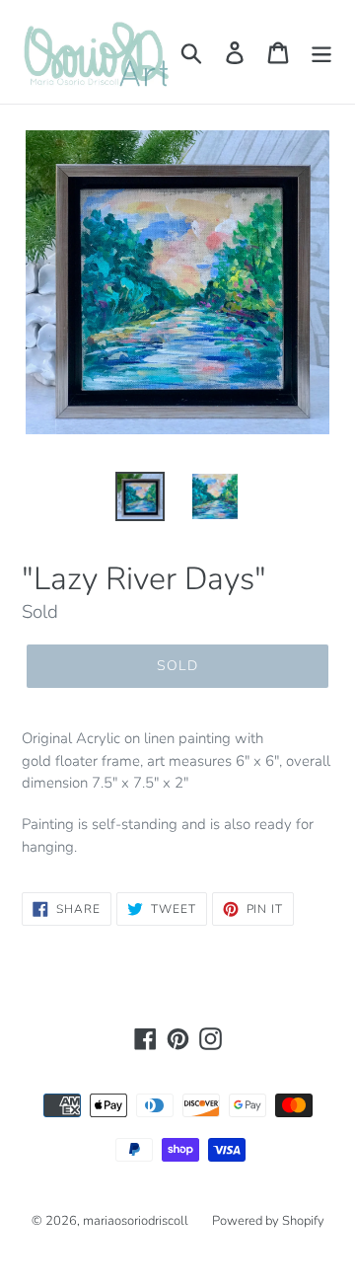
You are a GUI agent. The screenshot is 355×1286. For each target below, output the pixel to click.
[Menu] (321, 52)
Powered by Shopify (268, 1221)
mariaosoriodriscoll (135, 1221)
